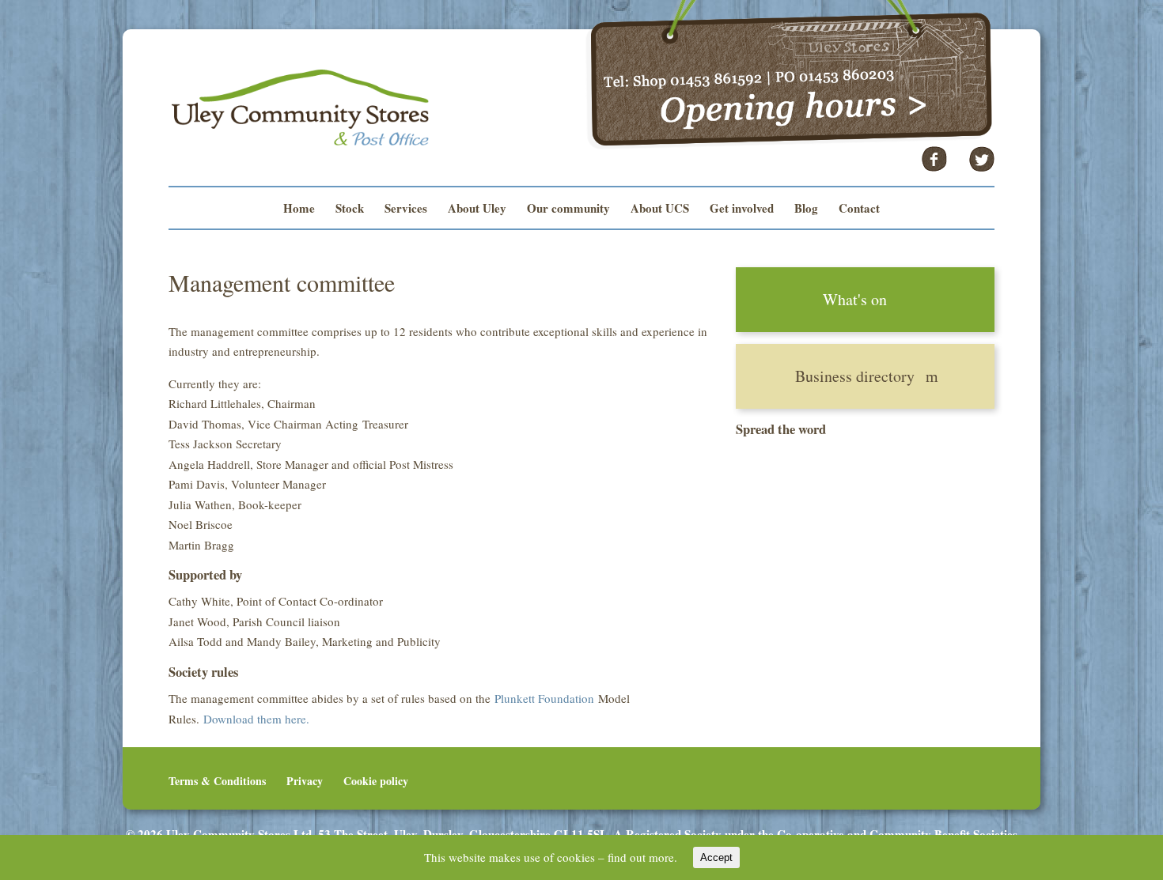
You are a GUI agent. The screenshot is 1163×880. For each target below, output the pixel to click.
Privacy (304, 780)
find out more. (642, 857)
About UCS (660, 209)
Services (406, 209)
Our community (568, 209)
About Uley (477, 209)
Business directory (855, 376)
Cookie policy (375, 780)
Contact (859, 209)
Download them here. (256, 719)
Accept (716, 857)
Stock (349, 209)
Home (299, 209)
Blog (806, 209)
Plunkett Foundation (544, 698)
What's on (855, 299)
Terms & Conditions (217, 780)
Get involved (742, 209)
